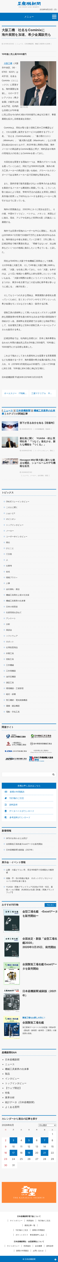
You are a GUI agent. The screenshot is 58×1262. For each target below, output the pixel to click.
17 (13, 1152)
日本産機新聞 (29, 44)
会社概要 (38, 1246)
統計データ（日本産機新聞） (20, 1102)
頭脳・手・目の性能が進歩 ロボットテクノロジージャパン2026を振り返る (29, 879)
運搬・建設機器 (13, 706)
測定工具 (10, 682)
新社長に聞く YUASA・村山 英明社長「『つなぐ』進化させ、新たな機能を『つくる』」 (37, 441)
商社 (51, 450)
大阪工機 (8, 63)
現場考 (48, 429)
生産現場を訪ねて (14, 612)
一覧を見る (50, 905)
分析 (8, 624)
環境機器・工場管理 (14, 688)
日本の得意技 (12, 606)
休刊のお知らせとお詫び (16, 838)
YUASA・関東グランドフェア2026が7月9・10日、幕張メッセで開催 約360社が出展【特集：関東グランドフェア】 (30, 889)
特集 (7, 1092)
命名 (8, 571)
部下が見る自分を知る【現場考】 (37, 422)
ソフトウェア (12, 636)
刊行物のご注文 (16, 798)
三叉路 (9, 554)
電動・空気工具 (13, 712)
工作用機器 (11, 671)
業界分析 (10, 1097)
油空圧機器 (11, 676)
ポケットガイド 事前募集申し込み (30, 1235)
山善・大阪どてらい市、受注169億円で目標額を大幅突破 (30, 871)
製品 (7, 1073)
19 (29, 1152)
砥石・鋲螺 (11, 694)
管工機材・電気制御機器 (16, 700)
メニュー (29, 16)
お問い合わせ (38, 1251)
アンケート (11, 618)
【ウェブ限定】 (13, 1087)
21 (44, 1152)
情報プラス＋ (12, 577)
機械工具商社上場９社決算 (17, 595)
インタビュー (12, 1078)
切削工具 (10, 659)
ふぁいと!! (10, 513)
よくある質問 (12, 1106)
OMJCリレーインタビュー (17, 501)
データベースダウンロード (21, 811)
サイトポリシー (16, 1220)
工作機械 (10, 665)
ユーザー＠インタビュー (16, 536)
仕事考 (9, 566)
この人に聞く (12, 507)
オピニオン (11, 519)
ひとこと (10, 548)
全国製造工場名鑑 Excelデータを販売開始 (24, 844)
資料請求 (13, 804)
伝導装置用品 (12, 647)
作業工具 (10, 653)
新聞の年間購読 (16, 791)
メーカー (33, 475)
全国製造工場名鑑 (33, 1022)
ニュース (20, 44)
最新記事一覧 (30, 1225)
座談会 (9, 630)
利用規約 (30, 1220)
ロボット (10, 641)
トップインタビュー (41, 450)
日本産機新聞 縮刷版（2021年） (20, 850)
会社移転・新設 (43, 475)
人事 (8, 583)
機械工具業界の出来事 (42, 44)
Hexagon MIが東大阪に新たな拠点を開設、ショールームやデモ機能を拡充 (37, 463)
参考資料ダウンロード (19, 817)
